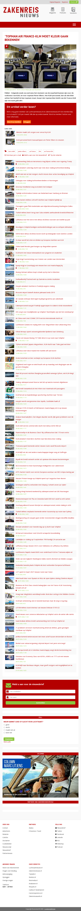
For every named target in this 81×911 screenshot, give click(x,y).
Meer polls (7, 742)
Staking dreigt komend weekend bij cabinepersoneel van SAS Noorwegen (42, 491)
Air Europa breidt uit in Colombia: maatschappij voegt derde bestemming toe (43, 650)
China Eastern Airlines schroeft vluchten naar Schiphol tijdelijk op (39, 200)
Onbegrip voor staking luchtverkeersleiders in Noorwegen (37, 180)
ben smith (12, 151)
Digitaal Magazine (55, 2)
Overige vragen (8, 880)
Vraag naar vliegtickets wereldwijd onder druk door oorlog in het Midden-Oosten (45, 594)
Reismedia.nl (33, 880)
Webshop (60, 844)
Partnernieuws (7, 853)
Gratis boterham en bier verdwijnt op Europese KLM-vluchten (38, 358)
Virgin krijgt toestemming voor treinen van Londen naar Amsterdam (40, 259)
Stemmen (9, 739)
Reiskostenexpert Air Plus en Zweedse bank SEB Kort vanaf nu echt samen (43, 499)
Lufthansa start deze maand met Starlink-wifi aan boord (36, 351)
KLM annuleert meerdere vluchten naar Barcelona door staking (38, 439)
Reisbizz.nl (32, 877)
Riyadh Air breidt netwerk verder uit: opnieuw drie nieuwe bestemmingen (42, 459)
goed (7, 725)
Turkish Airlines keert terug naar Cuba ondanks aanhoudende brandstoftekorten (45, 212)
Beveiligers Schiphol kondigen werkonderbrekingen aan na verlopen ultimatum (44, 227)
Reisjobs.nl (32, 887)
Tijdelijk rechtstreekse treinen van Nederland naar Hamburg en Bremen (42, 193)
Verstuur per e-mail (14, 155)
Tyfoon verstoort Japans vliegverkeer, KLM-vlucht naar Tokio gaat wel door (43, 344)
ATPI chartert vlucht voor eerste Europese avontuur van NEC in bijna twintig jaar (45, 472)
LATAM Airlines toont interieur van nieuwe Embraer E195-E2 (37, 608)
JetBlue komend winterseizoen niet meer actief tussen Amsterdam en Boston (44, 637)
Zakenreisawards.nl (35, 896)
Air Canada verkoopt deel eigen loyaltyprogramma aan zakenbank (39, 299)
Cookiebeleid (7, 844)
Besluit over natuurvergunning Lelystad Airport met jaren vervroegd (40, 643)
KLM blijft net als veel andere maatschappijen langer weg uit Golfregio (41, 452)
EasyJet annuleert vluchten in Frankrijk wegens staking (35, 286)
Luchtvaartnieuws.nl (35, 868)
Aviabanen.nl (33, 884)
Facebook (60, 834)
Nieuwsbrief (7, 850)
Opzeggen (6, 877)
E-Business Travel (35, 831)
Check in (72, 2)
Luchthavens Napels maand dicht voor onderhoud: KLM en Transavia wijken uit (44, 552)
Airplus (31, 828)
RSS (58, 841)
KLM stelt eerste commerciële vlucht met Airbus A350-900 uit (38, 426)
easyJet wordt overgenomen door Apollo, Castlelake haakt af (38, 401)
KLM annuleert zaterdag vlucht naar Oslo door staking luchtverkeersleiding (43, 168)
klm (40, 151)
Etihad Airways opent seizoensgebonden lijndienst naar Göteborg (39, 332)
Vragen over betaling (10, 871)
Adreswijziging (7, 874)
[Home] (21, 12)
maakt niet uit (10, 730)
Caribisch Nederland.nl (36, 890)
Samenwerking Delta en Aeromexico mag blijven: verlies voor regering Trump (44, 161)
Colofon (5, 837)
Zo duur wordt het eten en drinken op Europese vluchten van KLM (40, 240)
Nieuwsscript (7, 847)
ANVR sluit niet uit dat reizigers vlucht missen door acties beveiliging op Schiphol (45, 174)
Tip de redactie (55, 155)
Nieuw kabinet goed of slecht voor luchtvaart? (23, 722)
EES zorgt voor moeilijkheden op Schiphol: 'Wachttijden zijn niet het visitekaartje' (45, 312)
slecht (8, 727)
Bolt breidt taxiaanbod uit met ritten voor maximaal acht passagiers (40, 388)
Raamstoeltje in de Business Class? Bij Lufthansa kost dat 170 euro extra (42, 432)
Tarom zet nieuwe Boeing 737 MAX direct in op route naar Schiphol (40, 338)
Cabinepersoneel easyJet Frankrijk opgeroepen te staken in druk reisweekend (44, 305)
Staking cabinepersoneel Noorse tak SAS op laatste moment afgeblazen (42, 382)
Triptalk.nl (32, 874)
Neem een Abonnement (11, 868)
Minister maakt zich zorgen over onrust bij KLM (33, 132)
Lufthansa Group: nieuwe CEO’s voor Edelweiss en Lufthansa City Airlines (42, 546)
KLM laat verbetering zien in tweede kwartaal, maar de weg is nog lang (41, 601)
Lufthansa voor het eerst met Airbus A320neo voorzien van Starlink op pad (43, 220)
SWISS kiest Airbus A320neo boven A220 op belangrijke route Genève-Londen (44, 234)
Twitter (59, 831)
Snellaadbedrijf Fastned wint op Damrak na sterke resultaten (38, 279)
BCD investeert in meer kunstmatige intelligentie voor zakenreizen (40, 466)
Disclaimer (6, 841)
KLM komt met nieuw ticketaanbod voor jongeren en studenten (39, 253)
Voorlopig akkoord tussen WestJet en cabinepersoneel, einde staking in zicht (43, 505)
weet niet (9, 733)
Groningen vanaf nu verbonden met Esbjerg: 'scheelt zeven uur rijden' (41, 485)
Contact (5, 828)
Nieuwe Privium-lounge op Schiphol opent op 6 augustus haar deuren (41, 478)
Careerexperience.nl (35, 893)
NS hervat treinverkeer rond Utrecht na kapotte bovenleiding (38, 533)
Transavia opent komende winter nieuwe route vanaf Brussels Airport (41, 446)
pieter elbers (22, 151)
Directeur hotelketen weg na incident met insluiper (34, 187)
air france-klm (48, 151)
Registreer (65, 2)
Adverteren (6, 831)
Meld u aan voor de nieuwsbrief (35, 155)
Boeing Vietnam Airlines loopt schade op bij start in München (37, 272)
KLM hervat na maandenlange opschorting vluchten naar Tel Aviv (39, 395)
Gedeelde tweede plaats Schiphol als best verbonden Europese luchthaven (43, 565)
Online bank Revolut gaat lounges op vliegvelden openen (36, 246)
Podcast (60, 847)
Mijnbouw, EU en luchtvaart (15, 795)
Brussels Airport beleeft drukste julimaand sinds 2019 (35, 292)
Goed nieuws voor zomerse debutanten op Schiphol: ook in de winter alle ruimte (45, 614)
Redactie (5, 834)
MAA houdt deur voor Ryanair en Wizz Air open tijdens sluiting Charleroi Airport (44, 578)
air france (32, 151)
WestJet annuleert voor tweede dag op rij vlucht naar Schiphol (38, 527)
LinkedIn (60, 837)
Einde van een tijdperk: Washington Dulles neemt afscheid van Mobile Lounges (44, 559)
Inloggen (26, 122)
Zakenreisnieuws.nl (35, 871)
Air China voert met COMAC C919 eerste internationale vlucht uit (39, 318)
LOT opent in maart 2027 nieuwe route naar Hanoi (34, 572)
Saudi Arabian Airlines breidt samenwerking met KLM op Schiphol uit (40, 621)
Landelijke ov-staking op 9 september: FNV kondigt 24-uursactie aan (40, 539)
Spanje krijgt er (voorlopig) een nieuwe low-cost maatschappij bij (39, 265)
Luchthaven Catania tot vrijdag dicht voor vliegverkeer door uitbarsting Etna (43, 325)
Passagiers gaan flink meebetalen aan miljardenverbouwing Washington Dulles (44, 206)
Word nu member (14, 122)
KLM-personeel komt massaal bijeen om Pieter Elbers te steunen (40, 140)
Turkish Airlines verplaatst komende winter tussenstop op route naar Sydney (44, 511)
